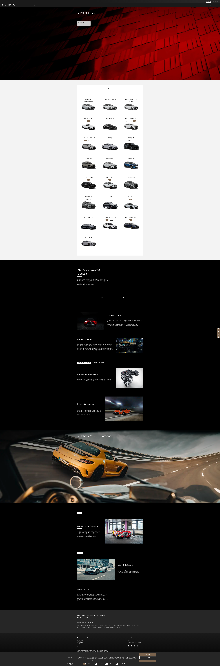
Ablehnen (147, 660)
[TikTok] (137, 646)
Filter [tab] (110, 88)
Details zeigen (123, 663)
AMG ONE (80, 553)
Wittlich (118, 627)
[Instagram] (131, 646)
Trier (89, 627)
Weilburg (100, 627)
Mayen (128, 625)
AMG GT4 (91, 553)
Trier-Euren (94, 627)
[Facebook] (128, 646)
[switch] (95, 664)
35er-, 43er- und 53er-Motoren (84, 362)
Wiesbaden (112, 627)
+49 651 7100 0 (80, 642)
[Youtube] (134, 646)
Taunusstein (84, 627)
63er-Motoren (101, 362)
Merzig (133, 625)
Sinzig (78, 627)
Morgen (88, 513)
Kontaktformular (80, 643)
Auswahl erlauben (148, 657)
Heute (84, 513)
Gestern (79, 513)
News (128, 640)
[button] (110, 88)
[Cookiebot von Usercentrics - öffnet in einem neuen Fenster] (70, 664)
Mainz (124, 625)
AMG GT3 (85, 553)
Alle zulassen (147, 654)
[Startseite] (10, 5)
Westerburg (106, 627)
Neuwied (138, 625)
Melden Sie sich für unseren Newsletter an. (135, 642)
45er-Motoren (94, 362)
